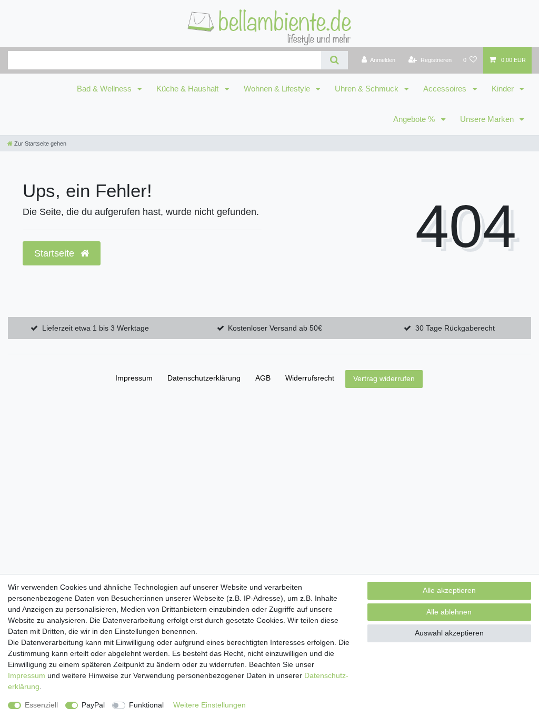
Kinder (504, 89)
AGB (263, 378)
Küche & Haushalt (188, 89)
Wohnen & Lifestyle (278, 89)
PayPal (93, 705)
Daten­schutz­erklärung (204, 378)
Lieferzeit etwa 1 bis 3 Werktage (95, 328)
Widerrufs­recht (309, 378)
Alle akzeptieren (449, 590)
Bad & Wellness (105, 89)
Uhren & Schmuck (368, 89)
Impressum (134, 378)
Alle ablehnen (449, 612)
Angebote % (415, 119)
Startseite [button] (55, 253)
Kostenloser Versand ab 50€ (275, 328)
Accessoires (445, 89)
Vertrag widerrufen (384, 378)
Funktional (146, 705)
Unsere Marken (488, 119)
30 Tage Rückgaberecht (455, 328)
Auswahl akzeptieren (449, 633)
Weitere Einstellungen (209, 705)
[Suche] (334, 60)
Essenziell (41, 705)
